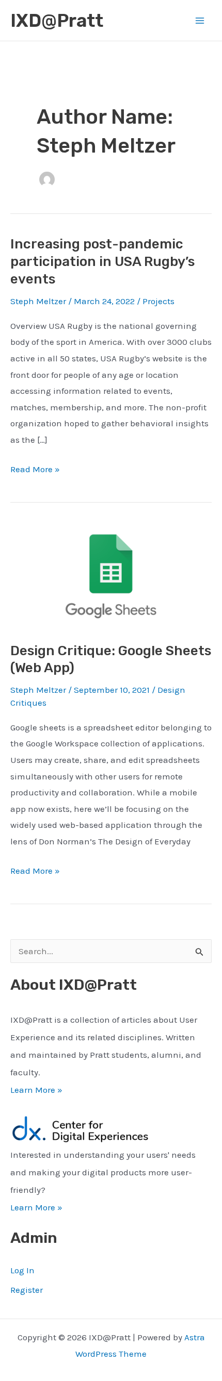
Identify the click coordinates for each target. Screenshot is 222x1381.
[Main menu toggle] (200, 20)
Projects (158, 301)
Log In (22, 1270)
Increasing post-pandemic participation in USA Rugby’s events (102, 261)
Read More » (35, 470)
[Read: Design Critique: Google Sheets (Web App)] (111, 574)
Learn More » (36, 1090)
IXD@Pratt (56, 20)
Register (26, 1290)
